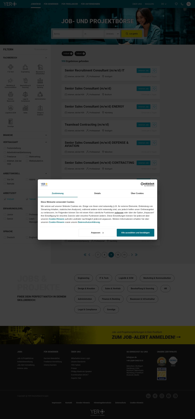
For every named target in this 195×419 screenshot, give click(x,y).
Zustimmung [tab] (58, 193)
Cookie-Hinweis (56, 219)
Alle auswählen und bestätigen (135, 232)
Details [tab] (97, 193)
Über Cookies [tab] (137, 193)
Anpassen (95, 232)
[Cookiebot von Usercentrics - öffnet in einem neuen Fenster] (142, 184)
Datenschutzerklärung (89, 222)
